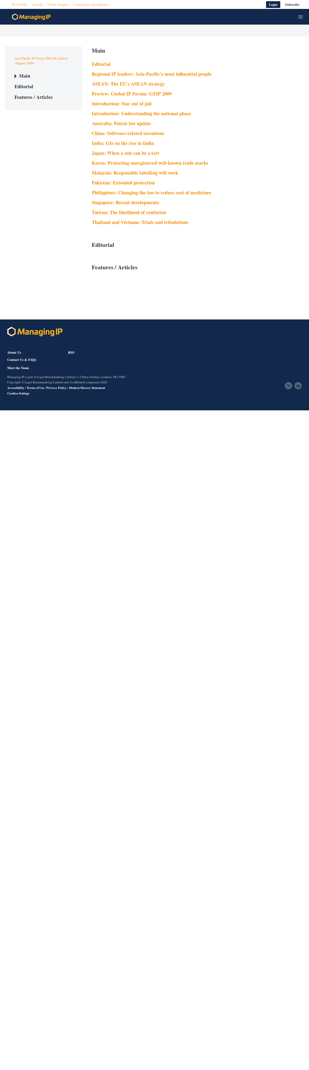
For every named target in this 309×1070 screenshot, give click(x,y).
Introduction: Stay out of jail (122, 103)
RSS (71, 352)
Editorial (23, 86)
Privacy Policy (56, 387)
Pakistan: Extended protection (123, 182)
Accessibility (15, 387)
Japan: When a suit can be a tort (125, 152)
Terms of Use (35, 387)
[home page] (31, 17)
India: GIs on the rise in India (123, 143)
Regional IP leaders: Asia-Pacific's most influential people (152, 73)
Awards (37, 4)
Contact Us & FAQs (21, 359)
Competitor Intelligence (91, 4)
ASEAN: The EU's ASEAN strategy (128, 83)
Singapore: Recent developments (125, 202)
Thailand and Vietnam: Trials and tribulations (140, 222)
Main (24, 75)
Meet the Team (18, 368)
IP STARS (19, 4)
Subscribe (292, 4)
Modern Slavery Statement (87, 387)
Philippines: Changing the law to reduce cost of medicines (151, 192)
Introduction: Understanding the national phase (141, 113)
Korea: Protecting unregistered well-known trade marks (150, 162)
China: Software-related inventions (128, 133)
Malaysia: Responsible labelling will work (135, 172)
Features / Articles (33, 97)
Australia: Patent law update (121, 123)
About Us (14, 352)
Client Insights (58, 4)
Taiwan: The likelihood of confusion (129, 212)
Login (273, 4)
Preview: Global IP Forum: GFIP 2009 (132, 93)
